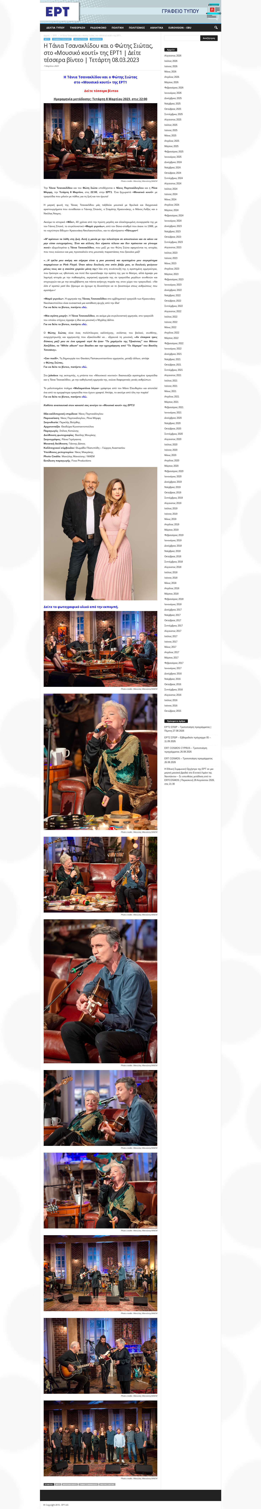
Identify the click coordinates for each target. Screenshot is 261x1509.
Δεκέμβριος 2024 (173, 162)
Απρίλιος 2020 (171, 460)
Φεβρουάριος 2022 (173, 343)
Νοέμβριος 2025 (172, 103)
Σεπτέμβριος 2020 (173, 434)
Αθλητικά (156, 27)
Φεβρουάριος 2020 (173, 471)
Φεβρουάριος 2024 (173, 215)
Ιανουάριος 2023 (172, 284)
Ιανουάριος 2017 (172, 668)
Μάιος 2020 (170, 455)
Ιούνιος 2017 (170, 641)
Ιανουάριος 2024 (172, 220)
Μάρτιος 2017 (171, 657)
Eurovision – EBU (179, 27)
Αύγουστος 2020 (172, 439)
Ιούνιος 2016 (170, 705)
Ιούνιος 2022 (170, 322)
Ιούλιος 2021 (170, 380)
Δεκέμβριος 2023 (173, 226)
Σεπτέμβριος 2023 (173, 242)
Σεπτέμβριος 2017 (173, 625)
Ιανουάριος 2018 (172, 604)
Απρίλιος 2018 (171, 588)
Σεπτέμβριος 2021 (173, 370)
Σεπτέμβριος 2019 (173, 497)
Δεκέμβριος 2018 (173, 545)
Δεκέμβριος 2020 (173, 418)
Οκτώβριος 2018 (172, 556)
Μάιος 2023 (170, 263)
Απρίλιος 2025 (171, 141)
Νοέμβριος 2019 (172, 487)
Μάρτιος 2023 (171, 274)
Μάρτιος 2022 (171, 338)
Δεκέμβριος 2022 (173, 290)
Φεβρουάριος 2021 (173, 407)
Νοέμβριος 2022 (172, 295)
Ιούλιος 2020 (170, 444)
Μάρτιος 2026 (171, 82)
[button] (216, 28)
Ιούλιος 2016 (170, 700)
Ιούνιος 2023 (170, 258)
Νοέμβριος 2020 (172, 423)
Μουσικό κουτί (70, 1484)
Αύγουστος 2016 (172, 695)
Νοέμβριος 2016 (172, 679)
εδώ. (84, 307)
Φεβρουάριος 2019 (173, 535)
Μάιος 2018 (170, 583)
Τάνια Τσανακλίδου (88, 1484)
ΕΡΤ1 (58, 1484)
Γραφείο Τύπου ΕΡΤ (61, 39)
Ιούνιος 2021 (170, 386)
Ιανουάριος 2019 (172, 540)
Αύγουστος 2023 (172, 247)
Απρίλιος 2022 (171, 332)
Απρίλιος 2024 (171, 204)
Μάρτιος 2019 (171, 529)
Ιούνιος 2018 (170, 577)
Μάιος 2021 (170, 391)
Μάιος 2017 (170, 647)
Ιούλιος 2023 (170, 252)
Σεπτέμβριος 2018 (173, 561)
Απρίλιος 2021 (171, 396)
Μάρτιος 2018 (171, 593)
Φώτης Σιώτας (107, 1484)
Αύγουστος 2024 (172, 183)
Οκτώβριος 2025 (172, 109)
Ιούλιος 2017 (170, 636)
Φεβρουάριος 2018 (173, 599)
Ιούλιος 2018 (170, 572)
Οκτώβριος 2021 (172, 364)
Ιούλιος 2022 (170, 316)
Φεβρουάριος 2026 (173, 87)
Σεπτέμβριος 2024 (173, 178)
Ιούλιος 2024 (170, 189)
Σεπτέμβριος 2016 (173, 689)
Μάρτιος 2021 (171, 402)
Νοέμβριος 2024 (172, 167)
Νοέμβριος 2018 (172, 551)
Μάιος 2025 (170, 135)
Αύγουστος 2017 (172, 631)
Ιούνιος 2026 (170, 66)
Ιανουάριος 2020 (172, 476)
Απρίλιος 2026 (171, 77)
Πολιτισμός (137, 27)
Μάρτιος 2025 (171, 146)
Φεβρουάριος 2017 (173, 663)
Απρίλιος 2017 (171, 652)
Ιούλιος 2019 (170, 508)
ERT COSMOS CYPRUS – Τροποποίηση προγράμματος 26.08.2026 (185, 750)
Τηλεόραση (77, 27)
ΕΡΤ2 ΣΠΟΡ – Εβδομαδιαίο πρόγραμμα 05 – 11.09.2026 (187, 739)
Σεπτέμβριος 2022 (173, 306)
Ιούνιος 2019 (170, 513)
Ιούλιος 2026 (170, 61)
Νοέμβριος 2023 (172, 231)
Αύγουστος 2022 (172, 311)
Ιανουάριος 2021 (172, 412)
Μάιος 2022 (170, 327)
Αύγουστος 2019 (172, 503)
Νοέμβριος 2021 (172, 359)
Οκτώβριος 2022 (172, 300)
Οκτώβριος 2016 (172, 684)
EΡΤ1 (47, 39)
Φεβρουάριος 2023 (173, 279)
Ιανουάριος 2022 (172, 348)
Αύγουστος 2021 (172, 375)
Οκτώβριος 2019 (172, 492)
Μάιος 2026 (170, 71)
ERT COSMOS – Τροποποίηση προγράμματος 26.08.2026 (188, 760)
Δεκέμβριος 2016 (173, 673)
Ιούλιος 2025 (170, 125)
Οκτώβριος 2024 (172, 173)
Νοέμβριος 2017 (172, 615)
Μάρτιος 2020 (171, 466)
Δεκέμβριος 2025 (173, 98)
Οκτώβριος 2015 (172, 711)
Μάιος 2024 (170, 199)
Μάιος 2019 (170, 519)
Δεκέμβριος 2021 (173, 354)
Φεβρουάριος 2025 (173, 151)
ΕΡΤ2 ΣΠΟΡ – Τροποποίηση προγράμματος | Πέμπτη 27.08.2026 (187, 729)
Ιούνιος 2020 (170, 450)
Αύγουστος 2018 (172, 567)
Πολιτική (118, 27)
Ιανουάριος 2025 (172, 157)
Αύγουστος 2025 (172, 119)
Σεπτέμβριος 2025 (173, 114)
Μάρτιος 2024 (171, 210)
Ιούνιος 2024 (170, 194)
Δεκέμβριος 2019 (173, 482)
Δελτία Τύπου (55, 27)
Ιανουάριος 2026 (172, 93)
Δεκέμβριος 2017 (173, 609)
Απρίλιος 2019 (171, 524)
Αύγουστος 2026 (172, 55)
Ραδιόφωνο (98, 27)
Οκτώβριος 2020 (172, 428)
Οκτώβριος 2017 (172, 620)
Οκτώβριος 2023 (172, 236)
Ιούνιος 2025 (170, 130)
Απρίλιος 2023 (171, 268)
